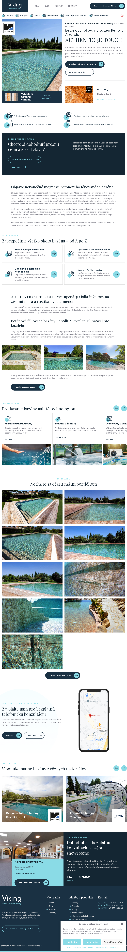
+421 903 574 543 (113, 905)
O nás (37, 6)
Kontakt (59, 6)
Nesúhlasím (92, 942)
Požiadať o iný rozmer (106, 99)
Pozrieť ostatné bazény (26, 387)
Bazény (10, 15)
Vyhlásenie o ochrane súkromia (107, 947)
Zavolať (10, 735)
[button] (122, 924)
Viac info (8, 440)
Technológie (52, 15)
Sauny (37, 15)
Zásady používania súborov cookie (79, 947)
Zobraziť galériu (77, 72)
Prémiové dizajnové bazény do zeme (93, 24)
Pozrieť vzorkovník (46, 97)
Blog (47, 6)
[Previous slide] (116, 408)
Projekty (72, 6)
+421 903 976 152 (112, 902)
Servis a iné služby (102, 15)
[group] (32, 799)
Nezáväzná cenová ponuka (82, 64)
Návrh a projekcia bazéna (76, 15)
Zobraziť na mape (23, 874)
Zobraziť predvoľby (113, 942)
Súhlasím (72, 942)
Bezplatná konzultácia (105, 6)
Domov (69, 24)
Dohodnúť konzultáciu (29, 883)
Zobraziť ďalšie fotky (60, 675)
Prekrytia (24, 15)
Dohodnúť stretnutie (22, 159)
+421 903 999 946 (112, 908)
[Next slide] (124, 408)
